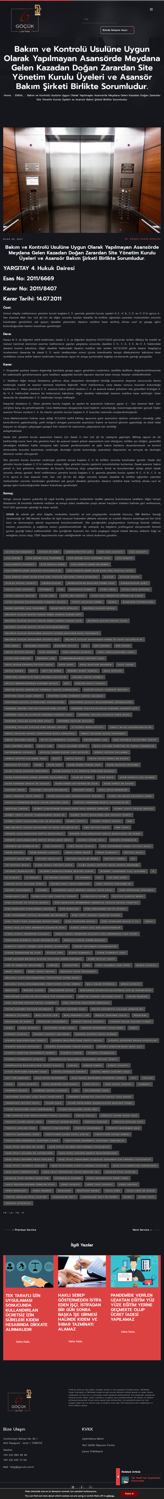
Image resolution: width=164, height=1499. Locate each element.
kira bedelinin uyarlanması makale (30, 909)
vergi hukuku (128, 1184)
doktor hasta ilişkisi (90, 683)
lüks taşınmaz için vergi (113, 965)
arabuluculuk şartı (134, 583)
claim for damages (18, 658)
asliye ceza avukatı (19, 589)
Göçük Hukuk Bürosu (145, 239)
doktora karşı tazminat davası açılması (75, 696)
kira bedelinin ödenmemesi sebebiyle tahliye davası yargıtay (96, 902)
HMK (129, 821)
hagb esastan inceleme (122, 765)
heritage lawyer (17, 808)
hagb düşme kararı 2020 (84, 765)
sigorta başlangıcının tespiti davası (77, 1040)
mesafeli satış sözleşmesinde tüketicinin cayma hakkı (43, 978)
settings (110, 1496)
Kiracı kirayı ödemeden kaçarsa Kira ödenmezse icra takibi (97, 934)
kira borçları (69, 909)
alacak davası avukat (21, 583)
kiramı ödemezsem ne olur (23, 953)
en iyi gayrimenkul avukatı (59, 740)
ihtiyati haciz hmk (18, 859)
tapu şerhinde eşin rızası (60, 1084)
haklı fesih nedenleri (113, 790)
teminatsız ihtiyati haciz (23, 1103)
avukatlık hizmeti (82, 589)
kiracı (149, 921)
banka (113, 602)
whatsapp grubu (88, 1191)
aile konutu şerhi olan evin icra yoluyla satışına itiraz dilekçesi (52, 577)
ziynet (128, 1197)
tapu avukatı (28, 1084)
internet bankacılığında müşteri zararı (67, 871)
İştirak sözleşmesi (18, 890)
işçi (99, 877)
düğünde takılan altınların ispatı (29, 721)
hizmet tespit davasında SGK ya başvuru (33, 821)
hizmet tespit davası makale (134, 808)
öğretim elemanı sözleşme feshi (99, 996)
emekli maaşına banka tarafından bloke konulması (40, 733)
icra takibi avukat (81, 846)
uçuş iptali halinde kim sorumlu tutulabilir (79, 1147)
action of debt (49, 552)
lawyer (53, 965)
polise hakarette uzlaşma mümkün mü (117, 1009)
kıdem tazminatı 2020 (111, 953)
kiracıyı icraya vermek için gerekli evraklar (37, 946)
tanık (9, 1084)
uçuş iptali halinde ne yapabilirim (29, 1153)
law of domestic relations (24, 965)
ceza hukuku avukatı (77, 652)
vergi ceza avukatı (99, 1184)
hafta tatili (74, 758)
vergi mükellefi (16, 1191)
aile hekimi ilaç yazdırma (44, 558)
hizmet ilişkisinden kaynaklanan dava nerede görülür (71, 808)
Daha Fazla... (23, 1342)
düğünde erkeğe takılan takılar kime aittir (35, 708)
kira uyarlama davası (80, 921)
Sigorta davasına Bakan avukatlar (133, 1040)
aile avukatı (138, 552)
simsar (72, 1065)
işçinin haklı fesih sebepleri (70, 884)
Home (7, 95)
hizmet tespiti (76, 821)
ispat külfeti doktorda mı (113, 884)
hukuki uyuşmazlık (123, 840)
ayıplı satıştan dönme (87, 602)
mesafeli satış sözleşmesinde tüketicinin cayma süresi (43, 984)
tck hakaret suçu (97, 1090)
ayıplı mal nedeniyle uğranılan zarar (117, 596)
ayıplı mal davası (73, 596)
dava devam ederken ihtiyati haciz (29, 664)
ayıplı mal (48, 596)
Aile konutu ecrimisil (20, 564)
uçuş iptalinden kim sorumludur (135, 1165)
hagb (38, 765)
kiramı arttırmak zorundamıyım (95, 946)
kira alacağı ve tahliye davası (27, 902)
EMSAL (19, 95)
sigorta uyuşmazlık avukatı (25, 1059)
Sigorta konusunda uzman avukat (69, 1046)
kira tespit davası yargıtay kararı (96, 915)
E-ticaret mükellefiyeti (88, 727)
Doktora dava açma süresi (24, 696)
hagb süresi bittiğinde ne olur (77, 783)
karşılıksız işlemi (95, 896)
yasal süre (113, 1191)
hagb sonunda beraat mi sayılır (27, 783)
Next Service (141, 1230)
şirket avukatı (118, 1065)
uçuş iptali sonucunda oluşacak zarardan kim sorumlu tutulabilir (105, 1159)
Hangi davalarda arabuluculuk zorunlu (75, 796)
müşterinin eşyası (62, 990)
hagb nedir (106, 777)
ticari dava (54, 1103)
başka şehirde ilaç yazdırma (25, 608)
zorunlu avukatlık (18, 1203)
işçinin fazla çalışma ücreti (25, 884)
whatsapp (64, 1191)
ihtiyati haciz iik (48, 859)
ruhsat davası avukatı (88, 1021)
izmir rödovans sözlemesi (136, 890)
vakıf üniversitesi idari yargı (107, 1178)
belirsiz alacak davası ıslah (107, 621)
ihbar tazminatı (107, 852)
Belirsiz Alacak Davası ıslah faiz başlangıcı (36, 627)
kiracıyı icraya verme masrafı (84, 940)
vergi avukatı (70, 1184)
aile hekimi (13, 558)
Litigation (71, 965)
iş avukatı (13, 877)
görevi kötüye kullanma (111, 752)
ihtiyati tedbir (115, 859)
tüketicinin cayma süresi (112, 1134)
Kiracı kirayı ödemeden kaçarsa (27, 934)
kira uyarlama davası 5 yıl (120, 921)
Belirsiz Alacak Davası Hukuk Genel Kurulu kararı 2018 (44, 621)
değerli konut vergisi (83, 671)
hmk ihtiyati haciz (96, 827)
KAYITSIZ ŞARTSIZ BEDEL (128, 896)
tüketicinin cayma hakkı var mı (67, 1134)
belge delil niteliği (64, 608)
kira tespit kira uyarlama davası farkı (32, 921)
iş (153, 871)
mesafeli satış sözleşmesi (78, 971)
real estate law (47, 1015)
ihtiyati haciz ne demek (82, 859)
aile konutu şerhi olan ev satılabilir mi (33, 570)
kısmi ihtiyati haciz (101, 959)
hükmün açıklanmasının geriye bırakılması (34, 834)
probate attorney (17, 1015)
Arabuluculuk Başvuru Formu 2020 (91, 583)
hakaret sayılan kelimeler (49, 790)
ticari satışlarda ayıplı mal (78, 1109)
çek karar (123, 646)
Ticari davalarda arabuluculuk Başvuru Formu (100, 1103)
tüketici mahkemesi (88, 1128)
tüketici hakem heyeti (63, 1122)
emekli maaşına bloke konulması (103, 733)
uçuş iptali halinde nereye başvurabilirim (88, 1153)
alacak (109, 577)
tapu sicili (91, 1084)
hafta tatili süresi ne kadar (108, 758)
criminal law (46, 658)
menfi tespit (14, 971)
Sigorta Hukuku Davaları (23, 1046)
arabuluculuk (51, 583)
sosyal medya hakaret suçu (111, 1072)
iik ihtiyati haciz (17, 865)
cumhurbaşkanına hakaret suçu (82, 658)
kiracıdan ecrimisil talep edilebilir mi (32, 940)
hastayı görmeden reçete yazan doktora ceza (37, 802)
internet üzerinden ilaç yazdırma (123, 871)
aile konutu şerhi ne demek (90, 564)
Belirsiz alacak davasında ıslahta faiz (32, 639)
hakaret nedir (15, 790)
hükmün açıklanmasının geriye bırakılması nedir (39, 840)
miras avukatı (130, 984)
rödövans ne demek (19, 1021)
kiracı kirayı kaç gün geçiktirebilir (96, 927)
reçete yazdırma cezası (111, 1015)
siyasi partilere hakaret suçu (26, 1072)
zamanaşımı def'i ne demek (99, 1197)
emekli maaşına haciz (20, 740)
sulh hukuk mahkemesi (50, 1078)
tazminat (144, 1084)
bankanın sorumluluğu (138, 602)
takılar (148, 1078)
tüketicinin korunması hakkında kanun (32, 1140)
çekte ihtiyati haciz (19, 652)
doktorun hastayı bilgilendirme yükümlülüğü (101, 702)
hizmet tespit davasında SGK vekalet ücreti (101, 815)
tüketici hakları (96, 1122)
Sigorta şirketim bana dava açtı (120, 1046)
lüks (87, 965)
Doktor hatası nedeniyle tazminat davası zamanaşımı (42, 689)
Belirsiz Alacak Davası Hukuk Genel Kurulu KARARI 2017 (43, 614)
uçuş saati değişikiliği (21, 1172)
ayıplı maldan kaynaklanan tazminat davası (36, 602)
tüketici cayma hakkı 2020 (24, 1122)
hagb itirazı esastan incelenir (27, 771)
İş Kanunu (83, 877)
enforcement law (95, 740)
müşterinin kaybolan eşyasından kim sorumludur (39, 996)
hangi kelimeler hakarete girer (130, 796)
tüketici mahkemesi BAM (123, 1128)
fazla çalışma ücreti (73, 746)
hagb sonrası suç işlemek (137, 777)
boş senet (12, 646)
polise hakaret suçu (72, 1009)
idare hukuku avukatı (44, 852)
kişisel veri (55, 953)
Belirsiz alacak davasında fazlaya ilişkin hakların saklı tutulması (52, 633)
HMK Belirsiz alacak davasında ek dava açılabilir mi (42, 827)
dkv (67, 683)
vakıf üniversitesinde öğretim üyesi (30, 1184)
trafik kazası (85, 1115)
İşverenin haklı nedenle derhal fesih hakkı (83, 890)
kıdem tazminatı (80, 953)
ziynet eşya (146, 1197)
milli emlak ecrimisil (101, 984)
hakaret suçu (83, 790)
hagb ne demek (82, 777)
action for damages (19, 552)
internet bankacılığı (19, 871)
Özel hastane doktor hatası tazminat (31, 1003)
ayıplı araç (108, 589)
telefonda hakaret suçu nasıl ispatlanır (34, 1097)
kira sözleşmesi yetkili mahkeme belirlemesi (36, 915)
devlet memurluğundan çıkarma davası (32, 683)
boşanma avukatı (37, 646)
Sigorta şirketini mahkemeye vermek (30, 1053)
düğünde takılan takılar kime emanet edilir (36, 727)
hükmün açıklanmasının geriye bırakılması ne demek (105, 834)
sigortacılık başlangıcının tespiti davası (34, 1065)
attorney (46, 589)
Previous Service (25, 1230)
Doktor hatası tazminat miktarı (106, 689)
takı (133, 1078)
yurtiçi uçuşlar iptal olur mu (26, 1197)
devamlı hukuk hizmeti (88, 677)
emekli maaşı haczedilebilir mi (131, 727)
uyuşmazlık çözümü (68, 1178)
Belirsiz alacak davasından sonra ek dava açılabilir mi (104, 639)
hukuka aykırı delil (91, 840)
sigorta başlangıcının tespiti (26, 1040)
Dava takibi (126, 664)
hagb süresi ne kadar (118, 783)
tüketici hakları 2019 (128, 1122)
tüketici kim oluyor (55, 1128)
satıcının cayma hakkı (60, 1028)
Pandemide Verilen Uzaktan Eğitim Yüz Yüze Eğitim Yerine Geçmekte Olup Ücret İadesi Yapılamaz (133, 1307)
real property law (76, 1015)
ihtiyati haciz (133, 852)
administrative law (79, 552)
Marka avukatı (147, 965)
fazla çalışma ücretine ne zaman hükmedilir (124, 746)
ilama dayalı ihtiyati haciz (53, 865)
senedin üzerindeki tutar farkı (102, 1028)
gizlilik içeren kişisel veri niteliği (64, 752)
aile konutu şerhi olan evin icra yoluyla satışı (101, 570)
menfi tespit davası (41, 971)
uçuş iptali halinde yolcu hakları (29, 1159)
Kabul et (129, 1493)
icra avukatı (53, 846)
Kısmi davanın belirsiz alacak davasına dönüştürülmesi (44, 959)
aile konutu (125, 558)
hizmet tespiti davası (106, 821)
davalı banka (15, 671)
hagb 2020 (55, 765)
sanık (9, 1028)
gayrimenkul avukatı (20, 752)
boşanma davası (66, 646)
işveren (42, 890)
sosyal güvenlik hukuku (69, 1072)
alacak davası (130, 577)
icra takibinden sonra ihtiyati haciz (126, 846)
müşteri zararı (34, 990)
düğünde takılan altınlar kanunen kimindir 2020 (39, 715)
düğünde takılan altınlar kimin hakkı (104, 715)
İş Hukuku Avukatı (58, 877)
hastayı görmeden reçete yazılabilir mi (102, 802)
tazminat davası (16, 1090)
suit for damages (17, 1078)
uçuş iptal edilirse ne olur (24, 1147)
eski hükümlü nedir (18, 746)
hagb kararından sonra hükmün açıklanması (36, 777)
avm (60, 589)
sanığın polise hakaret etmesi (130, 1021)
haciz (56, 758)
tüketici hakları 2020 (20, 1128)
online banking (137, 996)
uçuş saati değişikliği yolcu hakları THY (71, 1172)
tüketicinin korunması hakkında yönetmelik (94, 1140)
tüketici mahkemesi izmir (22, 1134)
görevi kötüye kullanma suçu (26, 758)
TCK (76, 1090)
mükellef (11, 990)
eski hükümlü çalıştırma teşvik (135, 740)
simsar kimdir (93, 1065)
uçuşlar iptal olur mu (121, 1172)
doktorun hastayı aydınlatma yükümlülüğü (35, 702)
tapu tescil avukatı (118, 1084)
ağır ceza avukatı (110, 552)
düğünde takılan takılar (75, 721)
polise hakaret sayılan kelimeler (28, 1009)
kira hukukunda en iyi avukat (105, 909)
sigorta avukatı (17, 1034)
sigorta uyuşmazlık (101, 1053)
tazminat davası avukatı (50, 1090)
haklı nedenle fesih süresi (24, 796)
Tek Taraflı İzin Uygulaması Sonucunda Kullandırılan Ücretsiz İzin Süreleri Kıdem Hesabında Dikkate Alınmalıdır (27, 1312)
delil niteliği (113, 671)
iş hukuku (32, 877)
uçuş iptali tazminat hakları (25, 1165)
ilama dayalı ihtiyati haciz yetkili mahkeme (109, 865)
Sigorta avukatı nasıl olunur (96, 1034)
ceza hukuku (47, 652)
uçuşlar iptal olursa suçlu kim (27, 1178)
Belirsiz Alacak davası (99, 608)
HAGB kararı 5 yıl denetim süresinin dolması (84, 771)
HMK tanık (122, 827)
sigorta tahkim (71, 1053)
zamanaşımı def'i (64, 1197)
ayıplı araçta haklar (20, 596)
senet (133, 1028)
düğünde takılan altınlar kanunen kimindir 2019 (105, 708)
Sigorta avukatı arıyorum (51, 1034)
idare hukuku (14, 852)
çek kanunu (102, 646)
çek (85, 646)
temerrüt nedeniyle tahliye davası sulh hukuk (99, 1097)
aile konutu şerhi (53, 564)
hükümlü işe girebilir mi (22, 846)
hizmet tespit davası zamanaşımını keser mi (35, 815)
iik (133, 859)
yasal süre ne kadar (141, 1191)
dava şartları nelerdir (96, 664)
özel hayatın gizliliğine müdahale (86, 1003)
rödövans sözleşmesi (52, 1021)
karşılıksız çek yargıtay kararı (54, 896)
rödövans (140, 1015)
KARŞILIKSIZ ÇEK (16, 896)
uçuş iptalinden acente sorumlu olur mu (79, 1165)
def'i (33, 671)
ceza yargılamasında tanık (116, 652)
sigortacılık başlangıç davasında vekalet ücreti (83, 1059)
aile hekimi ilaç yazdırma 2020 (89, 558)
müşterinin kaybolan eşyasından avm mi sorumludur (115, 990)
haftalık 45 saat (17, 765)
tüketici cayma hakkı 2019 (119, 1115)
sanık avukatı (28, 1028)
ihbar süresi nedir (78, 852)
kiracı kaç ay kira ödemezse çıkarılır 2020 (35, 927)
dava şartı (66, 664)
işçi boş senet (117, 877)
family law (45, 746)
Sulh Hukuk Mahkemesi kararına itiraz (98, 1078)
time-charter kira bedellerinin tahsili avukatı (38, 1115)
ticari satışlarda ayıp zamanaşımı (29, 1109)
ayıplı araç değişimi (136, 589)
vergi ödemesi (42, 1191)
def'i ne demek (52, 671)
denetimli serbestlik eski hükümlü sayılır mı (36, 677)
